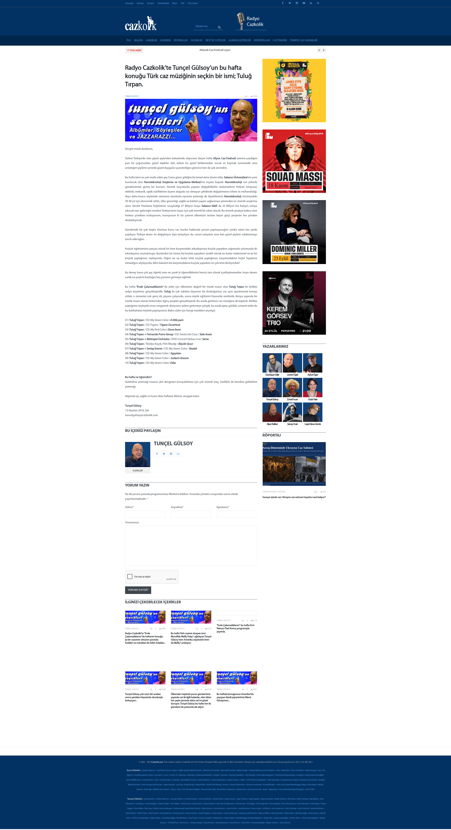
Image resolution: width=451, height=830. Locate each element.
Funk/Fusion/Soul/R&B (314, 775)
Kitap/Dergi (189, 785)
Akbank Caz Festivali (211, 771)
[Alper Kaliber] (271, 412)
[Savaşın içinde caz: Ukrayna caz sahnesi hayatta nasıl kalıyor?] (294, 464)
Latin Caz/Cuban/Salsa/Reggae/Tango (292, 785)
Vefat (265, 790)
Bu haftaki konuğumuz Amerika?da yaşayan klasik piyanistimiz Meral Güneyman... (235, 697)
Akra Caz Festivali (228, 771)
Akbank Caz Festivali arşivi (162, 50)
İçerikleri (138, 471)
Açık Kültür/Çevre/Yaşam (167, 771)
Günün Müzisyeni (219, 780)
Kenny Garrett (178, 813)
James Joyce (256, 809)
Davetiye (182, 775)
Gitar (157, 780)
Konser (225, 785)
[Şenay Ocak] (291, 412)
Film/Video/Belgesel (265, 775)
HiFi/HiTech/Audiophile (256, 780)
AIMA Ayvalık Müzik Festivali (190, 771)
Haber (242, 780)
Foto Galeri (193, 3)
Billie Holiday (302, 799)
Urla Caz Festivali (254, 790)
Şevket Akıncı (295, 818)
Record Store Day (209, 790)
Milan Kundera (277, 813)
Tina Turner (184, 823)
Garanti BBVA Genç (133, 780)
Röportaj (230, 790)
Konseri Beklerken (237, 785)
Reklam (140, 3)
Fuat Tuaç (148, 809)
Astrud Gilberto (205, 799)
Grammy (175, 780)
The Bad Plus (173, 823)
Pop (179, 790)
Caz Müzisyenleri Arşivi (143, 775)
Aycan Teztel (218, 799)
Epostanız (223, 507)
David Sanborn (209, 804)
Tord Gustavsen (222, 823)
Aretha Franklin (191, 799)
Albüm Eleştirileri (240, 40)
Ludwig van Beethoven (248, 813)
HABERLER (151, 40)
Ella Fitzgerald (262, 804)
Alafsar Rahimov (162, 799)
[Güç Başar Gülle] (271, 363)
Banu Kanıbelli (267, 799)
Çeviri (166, 775)
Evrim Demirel (303, 804)
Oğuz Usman (155, 818)
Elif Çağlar (251, 804)
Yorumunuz (132, 522)
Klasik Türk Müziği (214, 785)
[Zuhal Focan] (291, 387)
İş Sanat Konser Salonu (289, 780)
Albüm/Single (242, 771)
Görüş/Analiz (165, 780)
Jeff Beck (266, 809)
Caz (319, 771)
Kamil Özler (142, 813)
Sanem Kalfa (229, 818)
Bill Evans (292, 799)
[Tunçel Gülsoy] (271, 387)
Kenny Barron (165, 813)
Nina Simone (314, 813)
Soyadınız (177, 507)
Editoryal (191, 775)
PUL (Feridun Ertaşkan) (191, 790)
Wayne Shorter (272, 823)
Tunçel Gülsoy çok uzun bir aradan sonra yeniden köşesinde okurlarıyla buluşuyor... (144, 697)
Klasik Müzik (163, 3)
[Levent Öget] (291, 363)
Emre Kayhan (275, 804)
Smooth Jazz (241, 790)
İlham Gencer (207, 809)
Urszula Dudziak (258, 823)
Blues (174, 3)
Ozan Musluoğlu (168, 818)
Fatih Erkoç (315, 804)
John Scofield (303, 809)
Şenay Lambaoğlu (281, 818)
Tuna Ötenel (235, 823)
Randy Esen (218, 818)
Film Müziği (250, 775)
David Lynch (197, 804)
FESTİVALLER (180, 40)
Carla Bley (140, 804)
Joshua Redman (316, 809)
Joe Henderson (277, 809)
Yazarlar (196, 40)
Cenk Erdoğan (150, 804)
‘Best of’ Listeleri (215, 40)
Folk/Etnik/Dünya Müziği (285, 775)
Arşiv (278, 771)
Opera (173, 790)
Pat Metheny (182, 818)
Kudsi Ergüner (204, 813)
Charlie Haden (163, 804)
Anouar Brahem (177, 799)
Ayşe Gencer (230, 799)
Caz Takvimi (280, 40)
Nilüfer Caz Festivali (161, 790)
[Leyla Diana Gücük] (312, 412)
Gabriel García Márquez (162, 809)
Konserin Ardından (254, 785)
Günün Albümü (204, 780)
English (217, 775)
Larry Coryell (217, 813)
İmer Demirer (219, 809)
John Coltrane (290, 809)
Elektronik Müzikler (204, 775)
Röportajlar (262, 40)
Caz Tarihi (158, 775)
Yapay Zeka (273, 790)
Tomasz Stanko (196, 823)
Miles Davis (289, 813)
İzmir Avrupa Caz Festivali (151, 785)
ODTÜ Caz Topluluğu (140, 818)
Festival (224, 775)
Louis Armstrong (230, 813)
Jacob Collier (232, 809)
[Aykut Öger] (312, 363)
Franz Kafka (138, 809)
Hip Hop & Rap (273, 780)
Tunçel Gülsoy (131, 96)
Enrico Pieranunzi (289, 804)
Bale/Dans (286, 771)
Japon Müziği (169, 785)
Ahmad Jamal (149, 799)
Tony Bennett (209, 823)
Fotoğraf (299, 775)
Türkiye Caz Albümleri (303, 40)
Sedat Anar (268, 818)
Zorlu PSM (309, 790)
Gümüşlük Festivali (188, 780)
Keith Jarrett (154, 813)
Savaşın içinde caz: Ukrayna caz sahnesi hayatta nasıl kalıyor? (294, 497)
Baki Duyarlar (254, 799)
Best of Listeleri (298, 771)
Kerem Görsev (191, 813)
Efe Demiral (240, 804)
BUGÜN (138, 40)
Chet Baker (175, 804)
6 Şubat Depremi (148, 771)
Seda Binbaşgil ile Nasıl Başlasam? (249, 818)
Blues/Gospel (311, 771)
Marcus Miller (264, 813)
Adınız (129, 507)
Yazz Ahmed (285, 823)
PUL (129, 40)
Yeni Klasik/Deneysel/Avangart (291, 790)
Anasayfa (129, 3)
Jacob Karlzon (244, 809)
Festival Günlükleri (236, 775)
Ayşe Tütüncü (242, 799)
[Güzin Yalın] (312, 387)
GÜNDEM (165, 40)
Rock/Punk (221, 790)
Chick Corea (186, 804)
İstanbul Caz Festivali (308, 780)
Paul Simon (193, 818)
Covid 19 (173, 775)
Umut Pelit (245, 823)
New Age (148, 790)
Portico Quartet (205, 818)
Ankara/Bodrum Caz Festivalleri (262, 771)
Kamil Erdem (131, 813)
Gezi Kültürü (148, 780)
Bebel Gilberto (281, 799)
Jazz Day (179, 785)
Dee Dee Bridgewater (225, 804)
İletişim (150, 3)
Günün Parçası (233, 780)
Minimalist (312, 785)
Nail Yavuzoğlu (301, 813)
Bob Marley (314, 799)
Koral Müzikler (269, 785)
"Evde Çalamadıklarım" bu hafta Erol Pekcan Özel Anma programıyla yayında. (235, 628)
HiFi (182, 3)
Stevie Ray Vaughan (310, 818)
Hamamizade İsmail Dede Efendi (187, 809)
